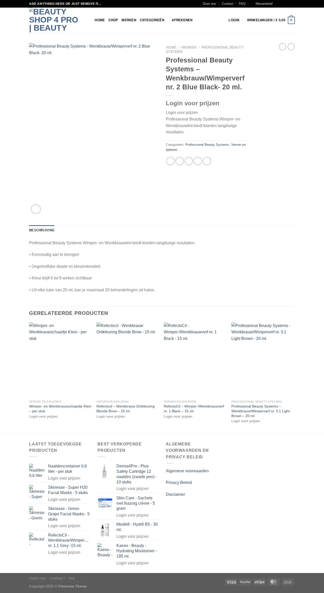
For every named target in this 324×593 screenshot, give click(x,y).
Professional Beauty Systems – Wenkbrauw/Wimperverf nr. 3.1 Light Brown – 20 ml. (260, 411)
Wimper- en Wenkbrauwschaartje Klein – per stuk (60, 408)
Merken (129, 20)
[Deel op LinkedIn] (207, 161)
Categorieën (152, 20)
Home (100, 20)
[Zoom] (36, 209)
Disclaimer (175, 494)
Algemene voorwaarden (187, 471)
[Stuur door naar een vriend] (189, 161)
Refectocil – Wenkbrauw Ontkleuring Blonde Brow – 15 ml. (125, 408)
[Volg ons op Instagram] (282, 4)
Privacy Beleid (179, 482)
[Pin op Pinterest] (198, 161)
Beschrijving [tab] (41, 230)
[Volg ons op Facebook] (277, 4)
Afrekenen (182, 20)
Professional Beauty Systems (207, 145)
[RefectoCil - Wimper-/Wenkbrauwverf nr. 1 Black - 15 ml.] (195, 359)
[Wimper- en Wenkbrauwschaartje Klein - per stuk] (60, 359)
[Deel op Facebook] (170, 161)
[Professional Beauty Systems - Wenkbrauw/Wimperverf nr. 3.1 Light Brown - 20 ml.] (262, 359)
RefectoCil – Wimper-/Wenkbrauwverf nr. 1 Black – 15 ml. (194, 408)
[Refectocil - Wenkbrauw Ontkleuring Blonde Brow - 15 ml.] (127, 359)
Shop (113, 20)
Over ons (209, 4)
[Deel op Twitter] (179, 161)
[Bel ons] (292, 4)
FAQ (242, 4)
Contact (227, 4)
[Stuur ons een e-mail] (287, 4)
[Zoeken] (89, 20)
